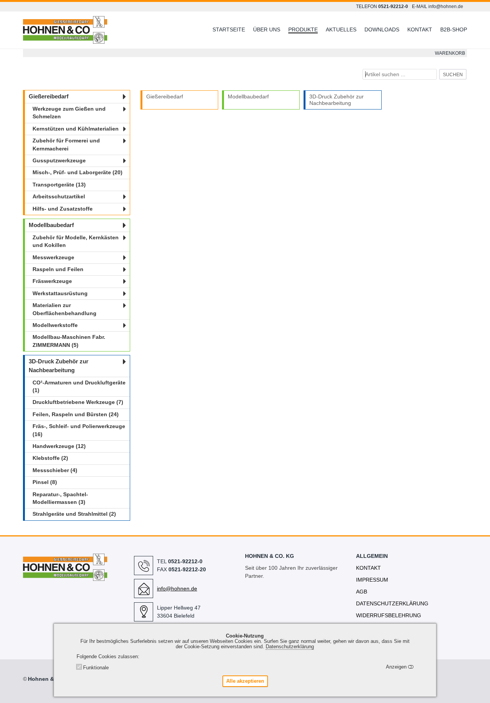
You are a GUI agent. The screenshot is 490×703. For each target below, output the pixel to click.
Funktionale (96, 667)
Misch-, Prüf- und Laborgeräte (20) (77, 172)
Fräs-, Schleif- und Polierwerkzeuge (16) (79, 430)
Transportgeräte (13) (59, 185)
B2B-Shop (453, 29)
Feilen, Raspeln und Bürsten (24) (76, 414)
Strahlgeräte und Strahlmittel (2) (74, 514)
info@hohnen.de (445, 6)
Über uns (266, 29)
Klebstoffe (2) (50, 458)
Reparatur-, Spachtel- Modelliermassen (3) (60, 498)
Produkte (303, 29)
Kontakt (419, 29)
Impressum (372, 580)
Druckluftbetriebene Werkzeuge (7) (78, 402)
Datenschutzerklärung (392, 603)
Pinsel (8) (45, 482)
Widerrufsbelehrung (388, 615)
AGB (361, 592)
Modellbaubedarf (248, 96)
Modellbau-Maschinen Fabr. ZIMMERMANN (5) (69, 341)
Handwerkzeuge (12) (59, 446)
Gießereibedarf (164, 96)
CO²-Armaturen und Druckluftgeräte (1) (79, 386)
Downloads (381, 29)
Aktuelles (341, 29)
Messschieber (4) (55, 470)
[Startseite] (78, 30)
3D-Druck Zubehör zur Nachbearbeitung (336, 99)
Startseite (228, 29)
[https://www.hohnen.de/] (65, 577)
